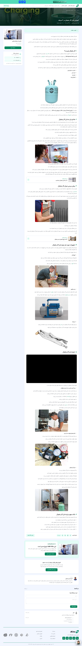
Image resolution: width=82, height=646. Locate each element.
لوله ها (68, 396)
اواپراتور (43, 56)
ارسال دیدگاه (74, 606)
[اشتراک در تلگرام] (70, 535)
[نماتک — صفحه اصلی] (77, 6)
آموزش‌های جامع (72, 5)
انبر (61, 324)
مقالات (75, 10)
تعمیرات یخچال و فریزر (16, 41)
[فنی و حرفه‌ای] (5, 635)
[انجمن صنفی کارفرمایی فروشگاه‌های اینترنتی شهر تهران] (16, 635)
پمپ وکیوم (67, 295)
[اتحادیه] (22, 635)
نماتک (78, 10)
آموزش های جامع (39, 631)
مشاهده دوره (13, 47)
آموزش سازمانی (64, 5)
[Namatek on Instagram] (63, 638)
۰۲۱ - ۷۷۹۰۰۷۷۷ (70, 635)
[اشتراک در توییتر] (65, 535)
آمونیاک (69, 115)
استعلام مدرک (52, 638)
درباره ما (53, 631)
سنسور (66, 405)
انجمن (41, 638)
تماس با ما (53, 633)
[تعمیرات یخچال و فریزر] (68, 549)
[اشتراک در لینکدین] (62, 535)
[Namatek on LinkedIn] (67, 638)
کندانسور (75, 191)
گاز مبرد (47, 53)
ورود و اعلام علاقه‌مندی (52, 569)
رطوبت (52, 292)
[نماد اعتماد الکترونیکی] (27, 635)
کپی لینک (58, 535)
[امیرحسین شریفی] (75, 578)
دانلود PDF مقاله (30, 535)
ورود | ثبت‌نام (6, 5)
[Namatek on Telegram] (73, 638)
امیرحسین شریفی (74, 23)
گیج (73, 263)
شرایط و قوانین (52, 636)
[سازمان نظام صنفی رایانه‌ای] (11, 635)
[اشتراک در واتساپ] (68, 535)
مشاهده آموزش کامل (50, 554)
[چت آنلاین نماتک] (78, 642)
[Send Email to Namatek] (70, 638)
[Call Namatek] (77, 638)
